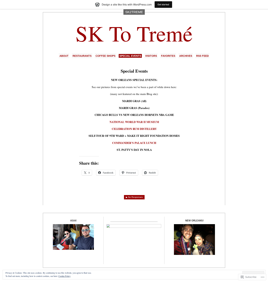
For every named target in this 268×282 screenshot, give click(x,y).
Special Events (130, 55)
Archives (185, 55)
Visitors (151, 55)
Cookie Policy (64, 276)
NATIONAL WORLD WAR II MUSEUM (134, 122)
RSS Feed (202, 55)
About (64, 55)
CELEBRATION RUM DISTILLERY (134, 129)
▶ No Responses (134, 197)
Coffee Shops (105, 55)
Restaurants (82, 55)
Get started (163, 4)
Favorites (168, 55)
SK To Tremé (134, 33)
